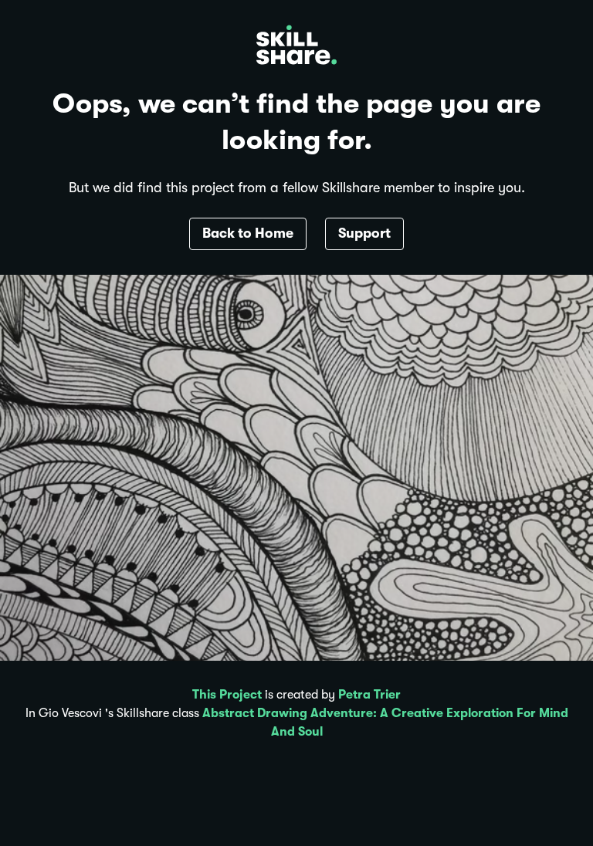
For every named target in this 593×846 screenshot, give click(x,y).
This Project (227, 695)
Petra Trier (369, 695)
